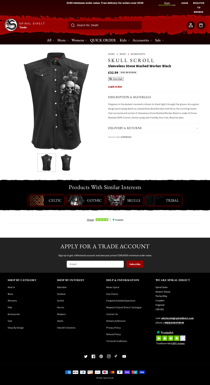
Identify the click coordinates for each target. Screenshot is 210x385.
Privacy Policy (113, 327)
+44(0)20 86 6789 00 (173, 322)
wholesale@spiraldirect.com (177, 318)
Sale (10, 320)
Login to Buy (115, 86)
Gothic (94, 200)
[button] (154, 128)
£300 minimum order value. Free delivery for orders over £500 (105, 3)
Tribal (172, 200)
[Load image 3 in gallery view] (66, 163)
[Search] (72, 25)
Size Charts (112, 293)
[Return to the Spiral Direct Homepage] (11, 30)
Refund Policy (113, 334)
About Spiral (112, 287)
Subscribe (134, 264)
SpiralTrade (108, 378)
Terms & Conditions (116, 341)
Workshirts (138, 54)
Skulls (133, 200)
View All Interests (66, 327)
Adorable (62, 287)
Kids (10, 307)
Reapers (61, 314)
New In (11, 287)
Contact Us (112, 314)
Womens (12, 300)
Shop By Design (16, 327)
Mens (123, 54)
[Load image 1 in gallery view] (47, 163)
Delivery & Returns (116, 320)
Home (111, 54)
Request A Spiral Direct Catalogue (124, 307)
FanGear (61, 293)
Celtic (55, 200)
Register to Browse (198, 7)
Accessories (14, 314)
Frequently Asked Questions (120, 300)
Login (184, 2)
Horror (60, 307)
